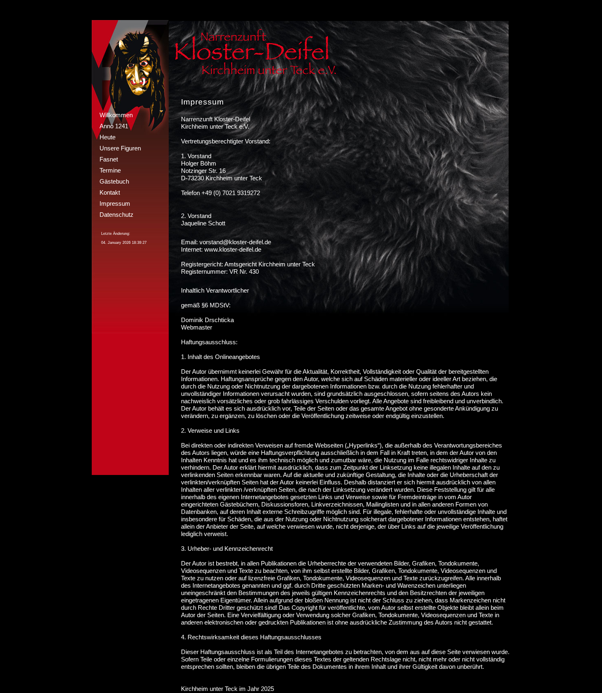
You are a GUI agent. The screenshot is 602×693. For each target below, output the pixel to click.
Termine (110, 170)
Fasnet (109, 159)
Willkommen (116, 114)
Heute (107, 137)
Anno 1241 (114, 126)
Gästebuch (114, 181)
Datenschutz (117, 214)
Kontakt (110, 192)
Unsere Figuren (120, 148)
